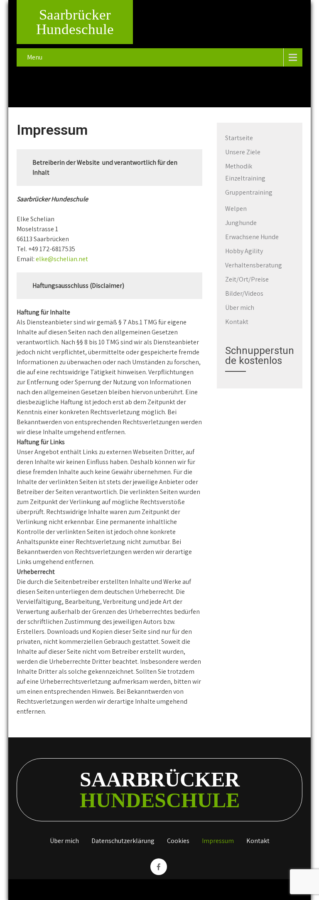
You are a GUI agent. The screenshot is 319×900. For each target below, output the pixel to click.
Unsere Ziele (242, 152)
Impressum (218, 841)
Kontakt (236, 321)
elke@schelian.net (62, 259)
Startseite (239, 138)
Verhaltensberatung (253, 265)
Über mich (239, 307)
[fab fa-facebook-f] (158, 866)
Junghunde (241, 222)
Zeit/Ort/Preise (247, 279)
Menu (34, 57)
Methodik (238, 166)
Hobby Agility (244, 251)
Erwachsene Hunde (252, 236)
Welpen (236, 208)
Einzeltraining (245, 178)
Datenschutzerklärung (123, 841)
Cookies (178, 841)
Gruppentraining (248, 192)
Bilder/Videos (244, 293)
